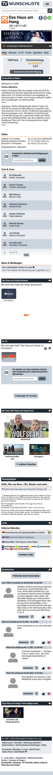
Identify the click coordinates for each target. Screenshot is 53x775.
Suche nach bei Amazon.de (25, 489)
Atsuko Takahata (17, 214)
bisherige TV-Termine (27, 396)
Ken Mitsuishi (15, 243)
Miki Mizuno (14, 194)
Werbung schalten (31, 743)
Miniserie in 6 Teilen (10, 83)
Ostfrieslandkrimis (12, 457)
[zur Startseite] (20, 3)
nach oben (9, 758)
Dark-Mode (19, 752)
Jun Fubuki (14, 233)
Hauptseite (21, 758)
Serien (4, 760)
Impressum (7, 743)
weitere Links (26, 554)
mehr (26, 255)
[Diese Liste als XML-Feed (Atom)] (50, 348)
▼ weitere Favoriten (26, 464)
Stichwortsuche (35, 758)
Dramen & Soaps (17, 760)
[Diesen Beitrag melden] (32, 617)
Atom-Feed (7, 752)
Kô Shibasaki (15, 175)
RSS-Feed (34, 749)
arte (45, 143)
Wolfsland (25, 439)
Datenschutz (8, 745)
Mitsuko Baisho (16, 223)
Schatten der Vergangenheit (12, 720)
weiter (42, 160)
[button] (41, 18)
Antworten (24, 617)
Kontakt (18, 743)
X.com (25, 749)
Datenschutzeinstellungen (28, 745)
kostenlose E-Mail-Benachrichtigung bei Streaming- (28, 46)
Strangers (38, 456)
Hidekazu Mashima (18, 204)
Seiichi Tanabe (16, 185)
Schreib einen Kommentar (26, 576)
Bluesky (16, 749)
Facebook (6, 749)
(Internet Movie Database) (19, 537)
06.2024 (38, 143)
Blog (44, 745)
